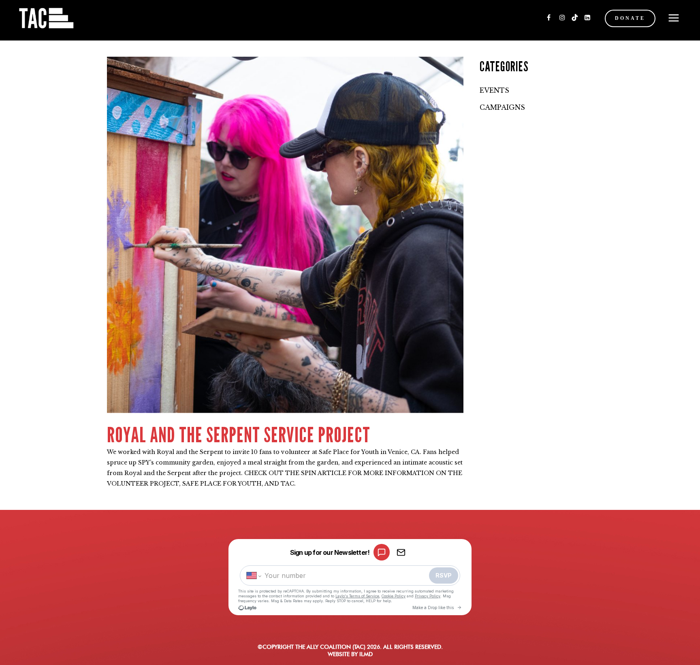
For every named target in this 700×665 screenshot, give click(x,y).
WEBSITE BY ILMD (350, 654)
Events (494, 90)
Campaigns (502, 107)
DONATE (630, 18)
